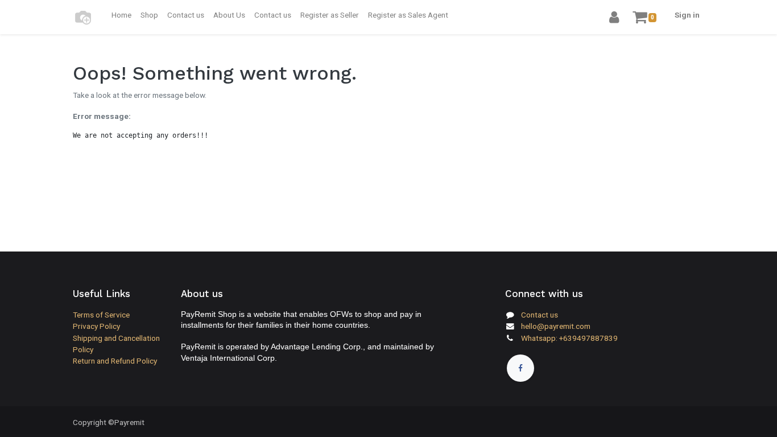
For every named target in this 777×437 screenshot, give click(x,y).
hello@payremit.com (555, 326)
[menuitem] (121, 15)
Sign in (687, 14)
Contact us (539, 314)
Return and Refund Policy (115, 360)
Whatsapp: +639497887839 (569, 338)
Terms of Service (101, 314)
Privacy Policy (96, 326)
